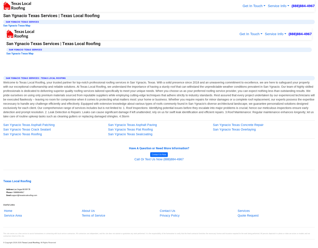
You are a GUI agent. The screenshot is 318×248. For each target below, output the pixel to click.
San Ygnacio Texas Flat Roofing (130, 129)
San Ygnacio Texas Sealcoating (130, 134)
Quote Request (248, 215)
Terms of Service (93, 215)
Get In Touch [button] (253, 6)
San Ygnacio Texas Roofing (22, 134)
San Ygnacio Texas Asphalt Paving (132, 125)
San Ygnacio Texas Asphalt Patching (29, 125)
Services (244, 210)
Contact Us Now (159, 154)
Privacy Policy (170, 215)
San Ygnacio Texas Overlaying (234, 129)
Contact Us (167, 210)
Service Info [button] (277, 6)
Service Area (13, 215)
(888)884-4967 (303, 6)
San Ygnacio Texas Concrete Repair (238, 125)
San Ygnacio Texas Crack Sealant (27, 129)
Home (8, 210)
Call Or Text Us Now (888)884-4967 (159, 159)
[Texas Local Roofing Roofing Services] (17, 6)
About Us (88, 210)
